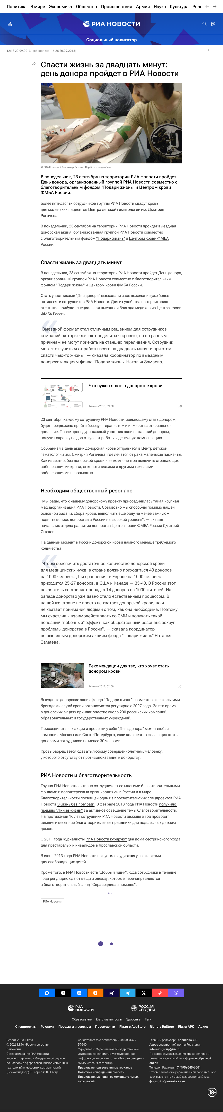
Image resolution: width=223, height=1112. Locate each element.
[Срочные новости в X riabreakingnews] (160, 993)
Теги (148, 1019)
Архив (203, 1027)
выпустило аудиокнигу (117, 855)
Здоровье (133, 1019)
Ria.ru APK (186, 1027)
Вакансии (14, 1049)
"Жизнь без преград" (76, 804)
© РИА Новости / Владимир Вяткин (62, 167)
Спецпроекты (25, 1027)
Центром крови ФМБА (149, 238)
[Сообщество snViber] (176, 993)
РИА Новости (52, 901)
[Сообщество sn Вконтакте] (79, 993)
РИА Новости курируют (106, 839)
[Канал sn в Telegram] (127, 993)
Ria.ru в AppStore (132, 1027)
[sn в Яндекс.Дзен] (63, 993)
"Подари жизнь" (110, 238)
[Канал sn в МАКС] (47, 993)
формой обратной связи (167, 1081)
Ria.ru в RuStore (162, 1027)
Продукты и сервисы (74, 1027)
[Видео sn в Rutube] (111, 993)
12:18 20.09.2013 (19, 50)
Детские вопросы (109, 1019)
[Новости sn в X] (144, 993)
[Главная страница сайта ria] (111, 24)
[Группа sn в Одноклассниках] (95, 993)
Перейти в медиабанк (98, 167)
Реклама (47, 1027)
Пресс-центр (105, 1027)
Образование (82, 1019)
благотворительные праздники (104, 822)
